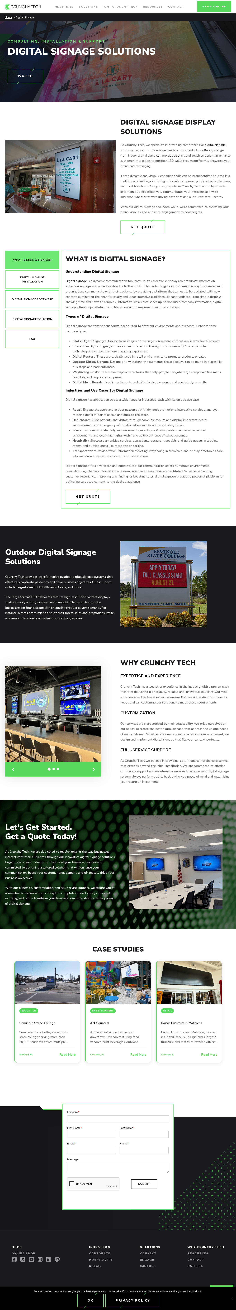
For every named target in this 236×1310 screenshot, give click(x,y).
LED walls (175, 161)
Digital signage (76, 281)
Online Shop (23, 1253)
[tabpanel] (145, 379)
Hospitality (101, 1260)
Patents (196, 1266)
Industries (64, 7)
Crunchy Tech (28, 7)
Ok (90, 1300)
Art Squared (99, 1023)
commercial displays (170, 155)
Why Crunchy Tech (120, 7)
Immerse (148, 1266)
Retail (95, 1266)
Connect (148, 1253)
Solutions (88, 7)
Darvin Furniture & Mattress (181, 1023)
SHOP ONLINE (214, 6)
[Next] (93, 769)
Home (17, 1247)
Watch (25, 76)
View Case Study (47, 982)
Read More (68, 1054)
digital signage (215, 145)
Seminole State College (37, 1023)
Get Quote (143, 227)
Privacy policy (133, 1300)
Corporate (99, 1253)
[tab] (32, 259)
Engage (147, 1260)
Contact (176, 7)
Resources (153, 7)
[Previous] (13, 769)
